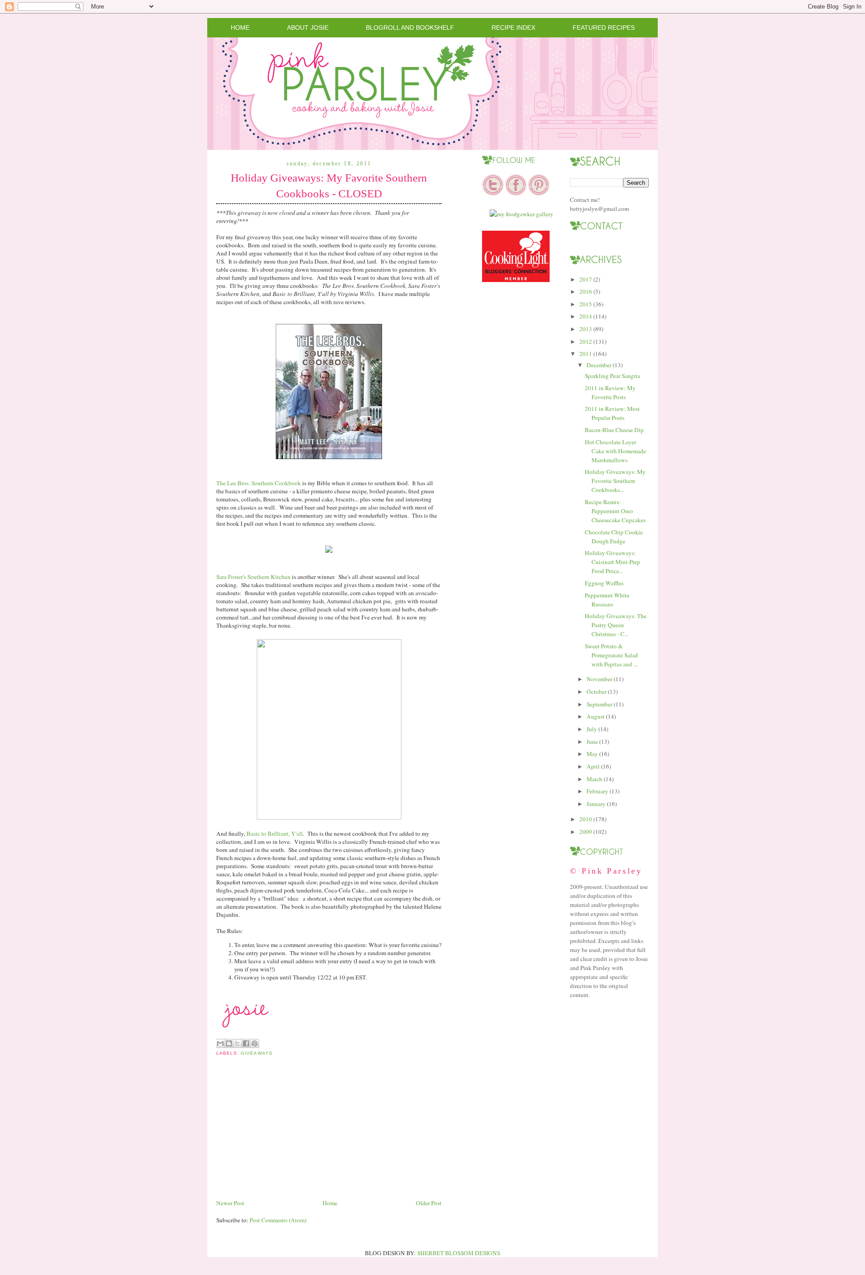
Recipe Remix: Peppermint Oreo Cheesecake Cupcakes (615, 511)
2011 (585, 354)
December (599, 365)
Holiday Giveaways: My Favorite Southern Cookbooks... (615, 481)
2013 (585, 329)
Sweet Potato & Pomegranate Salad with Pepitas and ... (611, 655)
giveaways (256, 1053)
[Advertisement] (283, 1134)
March (594, 779)
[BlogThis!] (228, 1043)
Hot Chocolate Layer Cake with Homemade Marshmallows (615, 451)
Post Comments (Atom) (278, 1220)
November (599, 679)
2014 (585, 316)
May (592, 754)
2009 (585, 832)
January (596, 804)
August (596, 716)
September (599, 704)
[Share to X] (237, 1043)
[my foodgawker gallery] (521, 214)
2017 (585, 279)
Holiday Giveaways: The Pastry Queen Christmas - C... (615, 625)
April (593, 766)
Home (240, 27)
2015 (585, 304)
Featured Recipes (604, 27)
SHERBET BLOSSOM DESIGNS (458, 1253)
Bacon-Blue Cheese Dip (614, 430)
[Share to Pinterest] (254, 1043)
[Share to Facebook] (245, 1043)
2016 (585, 291)
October (596, 692)
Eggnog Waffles (604, 583)
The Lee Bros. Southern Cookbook (258, 483)
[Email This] (220, 1043)
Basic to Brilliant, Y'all (274, 833)
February (597, 791)
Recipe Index (513, 27)
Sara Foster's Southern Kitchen (253, 577)
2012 (585, 341)
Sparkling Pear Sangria (612, 376)
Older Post (429, 1203)
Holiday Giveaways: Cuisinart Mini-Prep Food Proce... (612, 562)
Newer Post (230, 1203)
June (592, 742)
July (592, 729)
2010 (585, 819)
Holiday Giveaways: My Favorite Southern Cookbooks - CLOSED (329, 186)
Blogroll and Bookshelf (410, 27)
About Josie (307, 27)
